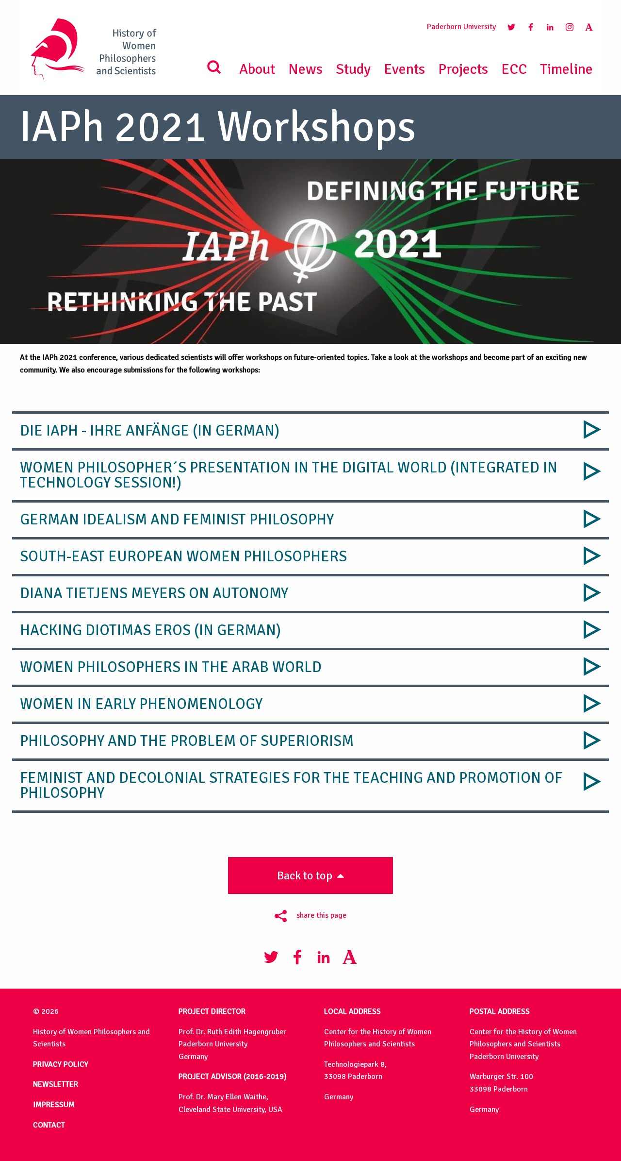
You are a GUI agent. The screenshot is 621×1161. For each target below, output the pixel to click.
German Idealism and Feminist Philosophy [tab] (177, 519)
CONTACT (49, 1125)
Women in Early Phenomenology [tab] (141, 704)
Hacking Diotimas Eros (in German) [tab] (150, 630)
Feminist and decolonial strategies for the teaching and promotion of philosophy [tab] (291, 785)
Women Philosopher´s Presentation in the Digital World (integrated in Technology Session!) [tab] (288, 475)
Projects (463, 69)
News (305, 69)
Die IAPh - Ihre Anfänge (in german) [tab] (149, 430)
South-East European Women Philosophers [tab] (183, 556)
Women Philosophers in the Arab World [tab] (171, 667)
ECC (514, 69)
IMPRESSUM (54, 1105)
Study (353, 69)
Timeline (566, 69)
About (257, 69)
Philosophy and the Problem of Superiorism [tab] (187, 741)
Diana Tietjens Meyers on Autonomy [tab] (154, 593)
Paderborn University (461, 27)
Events (404, 69)
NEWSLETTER (55, 1084)
